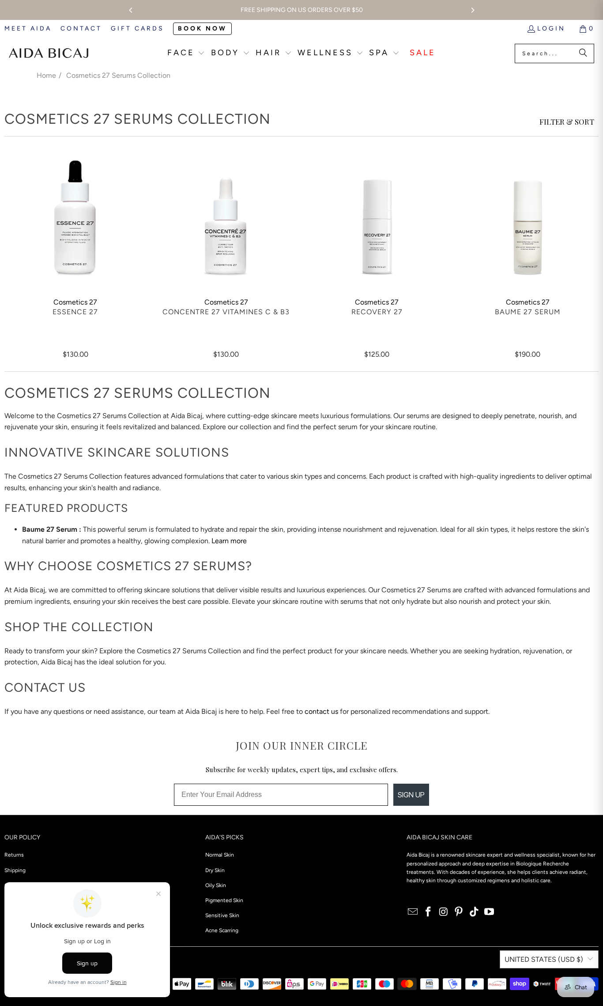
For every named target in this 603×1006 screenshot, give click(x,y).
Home (46, 75)
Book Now (202, 28)
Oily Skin (215, 885)
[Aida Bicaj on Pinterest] (459, 912)
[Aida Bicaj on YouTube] (489, 912)
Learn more (229, 541)
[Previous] (131, 10)
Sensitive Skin (222, 915)
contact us (321, 711)
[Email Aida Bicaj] (413, 912)
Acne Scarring (221, 930)
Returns (14, 855)
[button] (186, 53)
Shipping (15, 870)
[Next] (472, 10)
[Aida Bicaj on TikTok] (474, 912)
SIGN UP (411, 794)
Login (551, 28)
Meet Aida (28, 28)
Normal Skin (219, 855)
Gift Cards (137, 28)
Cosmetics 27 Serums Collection (118, 75)
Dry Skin (215, 870)
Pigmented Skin (224, 900)
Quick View (75, 235)
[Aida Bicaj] (48, 53)
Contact (81, 28)
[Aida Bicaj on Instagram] (443, 912)
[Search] (583, 53)
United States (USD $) (544, 959)
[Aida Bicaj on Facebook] (428, 912)
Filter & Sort (566, 121)
